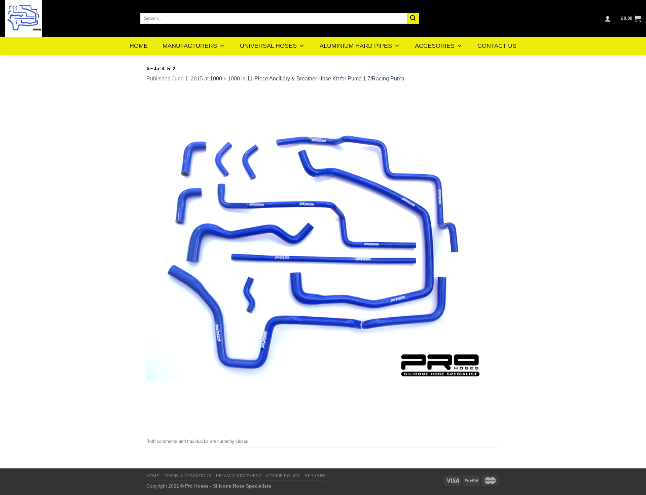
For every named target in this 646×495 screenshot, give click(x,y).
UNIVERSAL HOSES (268, 45)
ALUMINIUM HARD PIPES (356, 45)
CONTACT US (496, 45)
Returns (315, 475)
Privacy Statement (238, 475)
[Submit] (413, 18)
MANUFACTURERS (190, 45)
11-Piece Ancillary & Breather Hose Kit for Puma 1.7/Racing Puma (325, 78)
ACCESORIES (435, 45)
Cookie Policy (283, 475)
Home (152, 475)
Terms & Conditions (188, 475)
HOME (139, 45)
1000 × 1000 (225, 78)
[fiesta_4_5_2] (314, 259)
